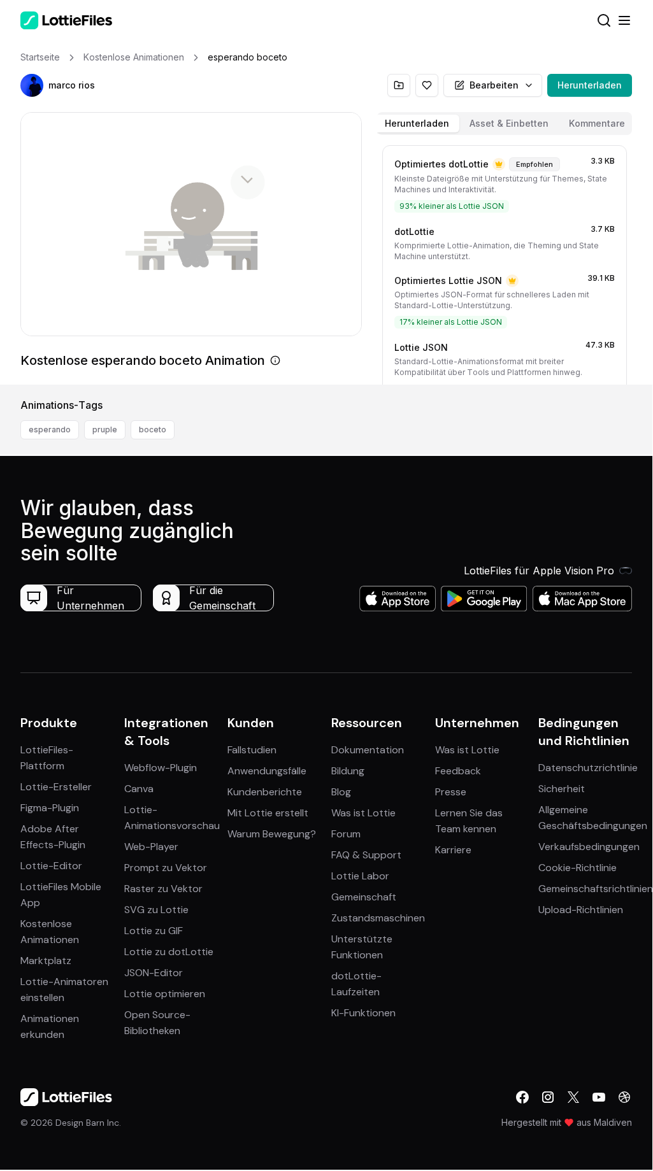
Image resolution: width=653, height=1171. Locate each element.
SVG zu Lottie (156, 909)
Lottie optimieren (164, 993)
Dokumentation (367, 749)
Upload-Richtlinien (580, 909)
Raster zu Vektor (163, 888)
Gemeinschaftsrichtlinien (595, 888)
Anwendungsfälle (266, 770)
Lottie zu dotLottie (168, 951)
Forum (346, 834)
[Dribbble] (624, 1097)
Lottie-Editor (51, 865)
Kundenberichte (264, 791)
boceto (152, 429)
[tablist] (504, 123)
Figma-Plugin (49, 807)
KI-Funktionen (363, 1012)
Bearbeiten (494, 85)
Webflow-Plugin (160, 767)
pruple (104, 429)
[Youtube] (598, 1097)
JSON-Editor (153, 972)
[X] (573, 1097)
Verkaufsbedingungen (589, 846)
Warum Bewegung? (271, 834)
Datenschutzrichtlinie (588, 767)
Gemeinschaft (363, 897)
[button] (31, 85)
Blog (341, 791)
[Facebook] (522, 1097)
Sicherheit (561, 788)
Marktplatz (45, 960)
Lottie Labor (360, 876)
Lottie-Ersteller (56, 786)
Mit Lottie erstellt (267, 813)
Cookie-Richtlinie (577, 867)
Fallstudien (251, 749)
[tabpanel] (504, 262)
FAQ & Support (366, 855)
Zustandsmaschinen (378, 918)
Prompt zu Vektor (165, 867)
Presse (450, 791)
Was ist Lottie (363, 813)
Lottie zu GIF (153, 930)
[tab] (417, 123)
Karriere (453, 849)
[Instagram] (548, 1097)
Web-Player (151, 846)
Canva (139, 788)
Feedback (458, 770)
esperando (50, 429)
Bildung (347, 770)
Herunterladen (589, 85)
